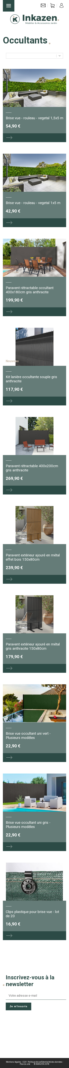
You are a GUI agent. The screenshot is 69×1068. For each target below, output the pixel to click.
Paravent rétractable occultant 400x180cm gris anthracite (29, 290)
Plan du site (25, 1064)
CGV (24, 1062)
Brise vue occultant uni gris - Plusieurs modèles (28, 824)
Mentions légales (13, 1062)
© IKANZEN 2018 (41, 1064)
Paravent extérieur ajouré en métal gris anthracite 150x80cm (33, 646)
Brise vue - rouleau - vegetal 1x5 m (33, 203)
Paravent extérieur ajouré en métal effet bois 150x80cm (33, 557)
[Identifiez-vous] (61, 6)
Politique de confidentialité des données (45, 1062)
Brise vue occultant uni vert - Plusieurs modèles (28, 735)
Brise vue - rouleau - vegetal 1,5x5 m (34, 118)
